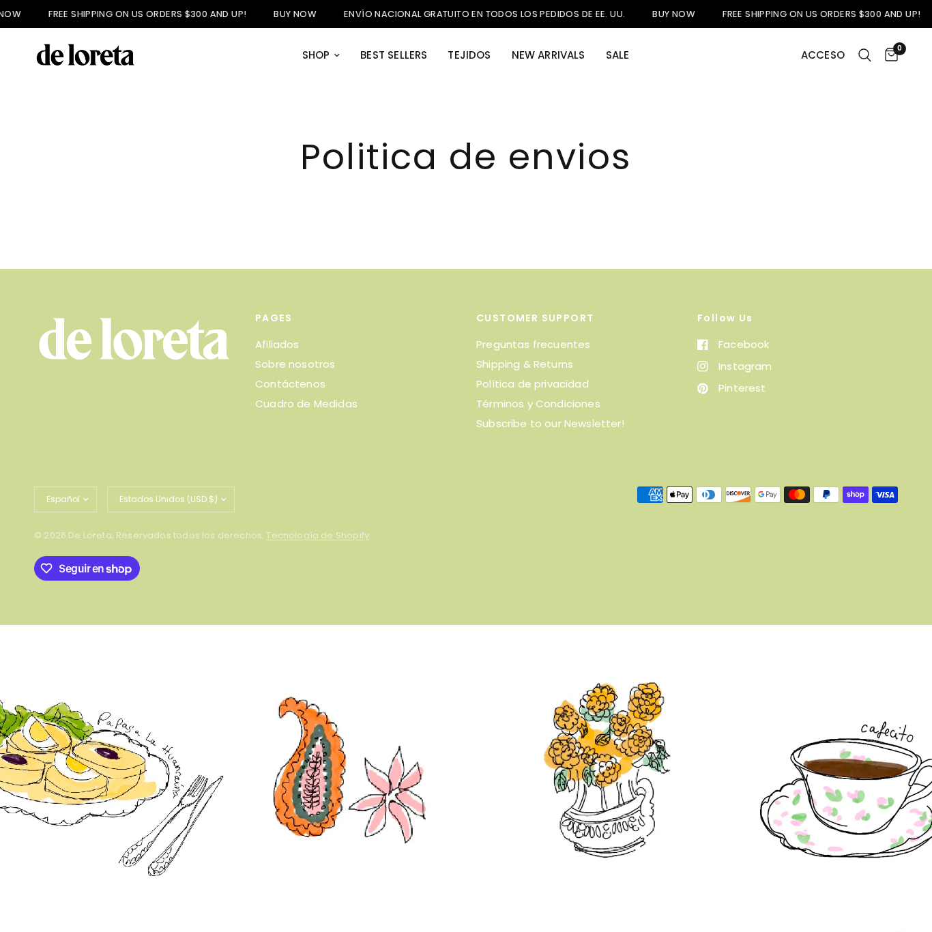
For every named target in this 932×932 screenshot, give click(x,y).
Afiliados (277, 344)
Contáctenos (290, 384)
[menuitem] (321, 55)
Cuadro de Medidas (306, 403)
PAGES (273, 318)
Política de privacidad (532, 384)
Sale (618, 55)
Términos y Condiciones (538, 403)
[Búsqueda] (864, 55)
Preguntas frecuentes (533, 344)
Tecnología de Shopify (317, 535)
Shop (316, 55)
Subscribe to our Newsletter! (550, 423)
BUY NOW (279, 14)
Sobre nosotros (295, 364)
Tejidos (469, 55)
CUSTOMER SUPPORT (535, 318)
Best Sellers (393, 55)
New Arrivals (548, 55)
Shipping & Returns (524, 364)
